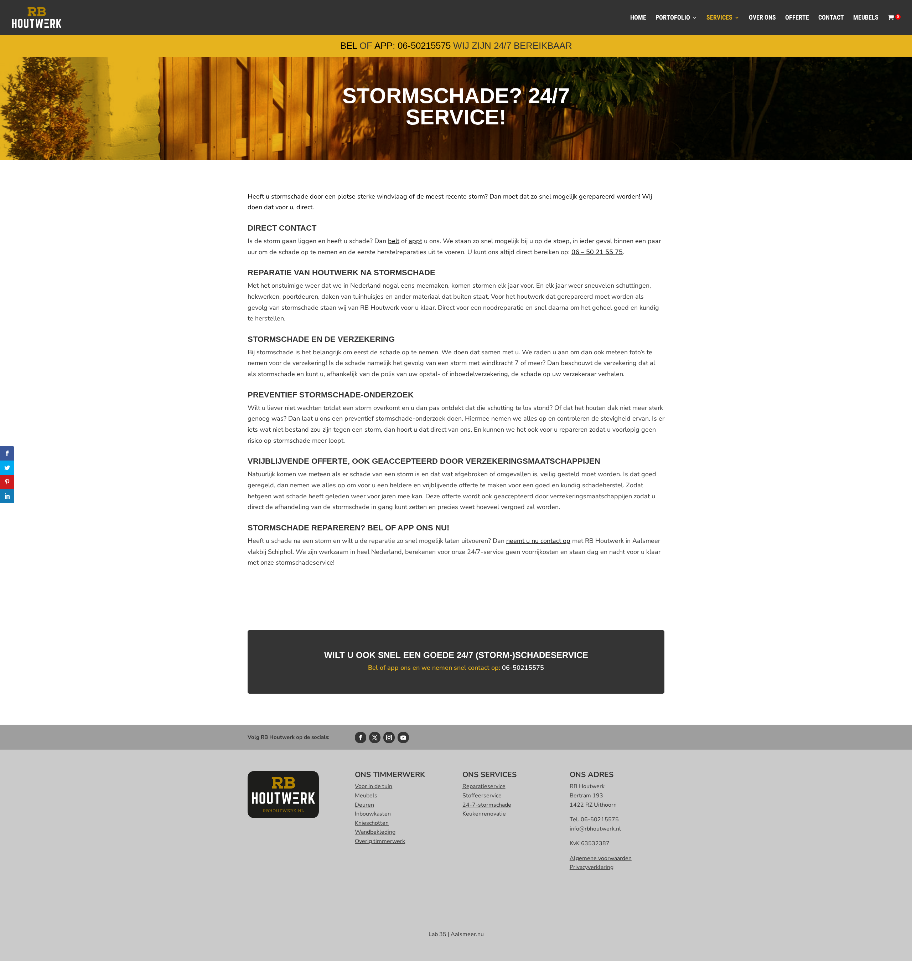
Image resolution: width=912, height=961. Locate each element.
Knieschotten (372, 823)
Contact (831, 18)
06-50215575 (424, 45)
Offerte (797, 18)
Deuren (364, 805)
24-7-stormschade (486, 805)
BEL (348, 45)
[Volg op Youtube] (403, 737)
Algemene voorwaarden (601, 858)
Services (719, 18)
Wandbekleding (375, 832)
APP (383, 45)
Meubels (866, 18)
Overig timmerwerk (380, 841)
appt (415, 241)
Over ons (762, 18)
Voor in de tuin (373, 786)
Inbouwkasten (373, 814)
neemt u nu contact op (538, 540)
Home (638, 18)
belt (393, 241)
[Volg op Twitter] (374, 737)
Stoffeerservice (482, 796)
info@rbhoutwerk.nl (595, 829)
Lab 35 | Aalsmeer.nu (456, 934)
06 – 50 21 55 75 (597, 252)
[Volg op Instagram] (389, 737)
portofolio (673, 18)
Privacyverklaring (591, 867)
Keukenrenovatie (484, 814)
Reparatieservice (484, 786)
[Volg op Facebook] (360, 737)
